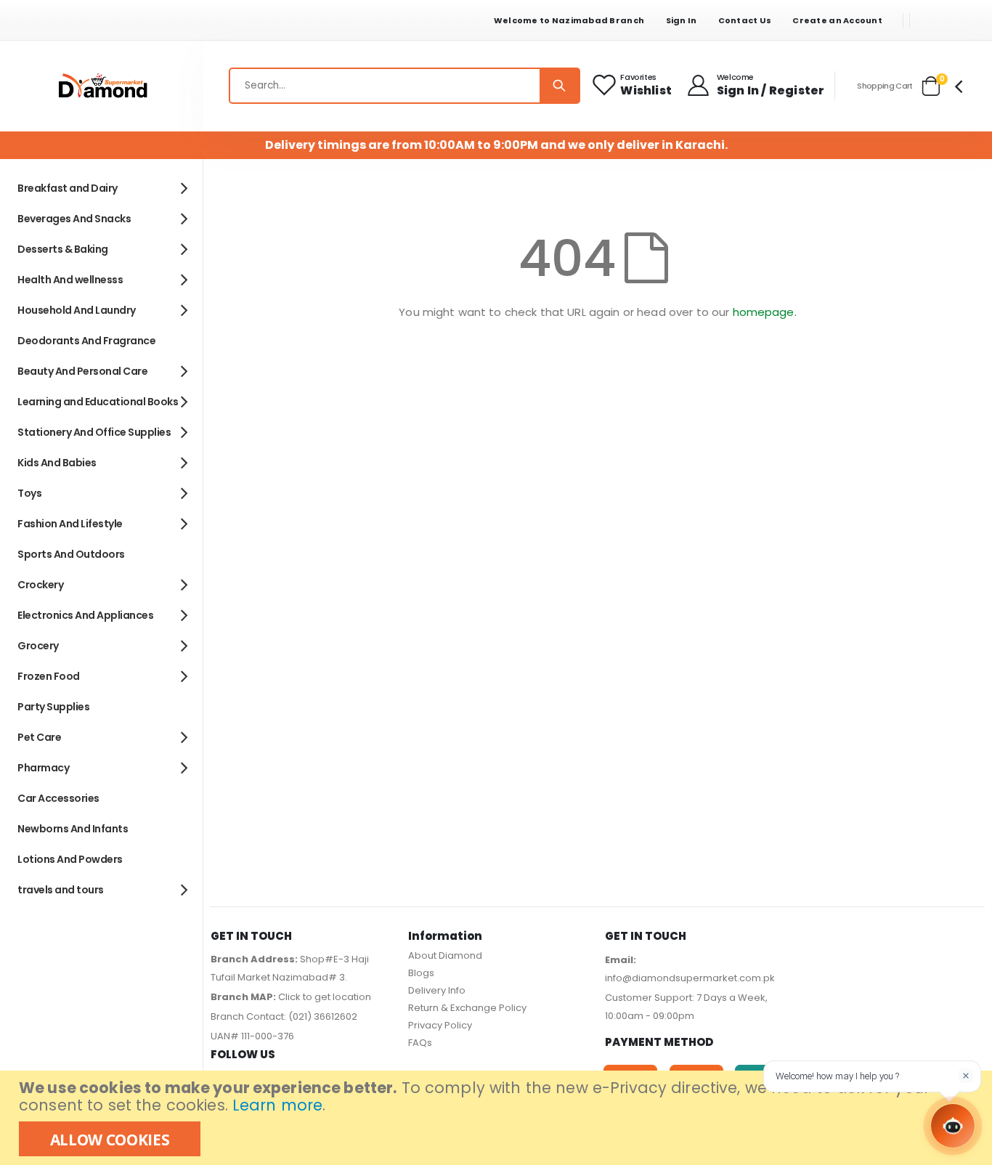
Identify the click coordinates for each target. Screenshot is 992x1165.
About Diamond (445, 955)
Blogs (421, 973)
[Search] (559, 85)
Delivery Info (436, 990)
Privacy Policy (440, 1025)
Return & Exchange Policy (467, 1008)
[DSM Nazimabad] (101, 86)
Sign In (681, 20)
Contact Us (745, 20)
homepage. (765, 312)
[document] (498, 1117)
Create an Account (837, 20)
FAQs (420, 1043)
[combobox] (404, 85)
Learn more (277, 1105)
